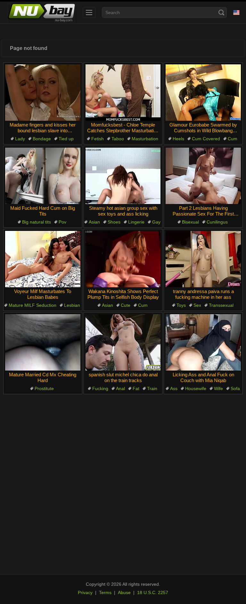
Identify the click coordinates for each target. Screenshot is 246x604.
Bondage (42, 138)
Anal (120, 388)
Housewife (195, 388)
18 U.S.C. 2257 (152, 592)
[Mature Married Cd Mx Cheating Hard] (42, 342)
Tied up (66, 138)
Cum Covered (206, 138)
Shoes (114, 221)
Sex (197, 305)
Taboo (117, 138)
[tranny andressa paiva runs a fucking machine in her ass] (203, 259)
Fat (136, 388)
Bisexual (190, 221)
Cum (232, 138)
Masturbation (145, 138)
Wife (218, 388)
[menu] (89, 12)
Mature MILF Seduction (32, 305)
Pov (62, 221)
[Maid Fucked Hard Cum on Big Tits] (42, 176)
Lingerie (136, 221)
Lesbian (72, 305)
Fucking (100, 388)
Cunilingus (217, 221)
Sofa (235, 388)
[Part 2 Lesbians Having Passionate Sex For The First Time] (203, 176)
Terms (105, 592)
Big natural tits (36, 221)
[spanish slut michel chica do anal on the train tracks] (123, 342)
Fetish (97, 138)
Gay (156, 221)
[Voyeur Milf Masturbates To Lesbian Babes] (42, 259)
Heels (178, 138)
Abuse (124, 592)
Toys (181, 305)
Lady (20, 138)
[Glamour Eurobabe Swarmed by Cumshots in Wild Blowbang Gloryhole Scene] (203, 92)
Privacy (85, 592)
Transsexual (221, 305)
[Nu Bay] (41, 12)
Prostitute (44, 388)
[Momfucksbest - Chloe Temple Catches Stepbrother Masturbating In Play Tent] (123, 92)
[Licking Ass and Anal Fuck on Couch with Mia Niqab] (203, 342)
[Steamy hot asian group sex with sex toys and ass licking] (123, 176)
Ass (173, 388)
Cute (125, 305)
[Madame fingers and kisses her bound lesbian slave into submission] (42, 92)
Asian (94, 221)
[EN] (236, 12)
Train (152, 388)
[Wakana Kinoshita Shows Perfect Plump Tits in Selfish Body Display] (123, 259)
